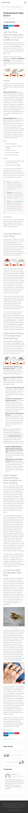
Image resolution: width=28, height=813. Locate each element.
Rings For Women (11, 739)
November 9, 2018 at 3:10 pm (17, 776)
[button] (25, 2)
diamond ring (6, 287)
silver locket (20, 658)
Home (3, 7)
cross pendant (17, 660)
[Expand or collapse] (23, 22)
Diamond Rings (8, 7)
